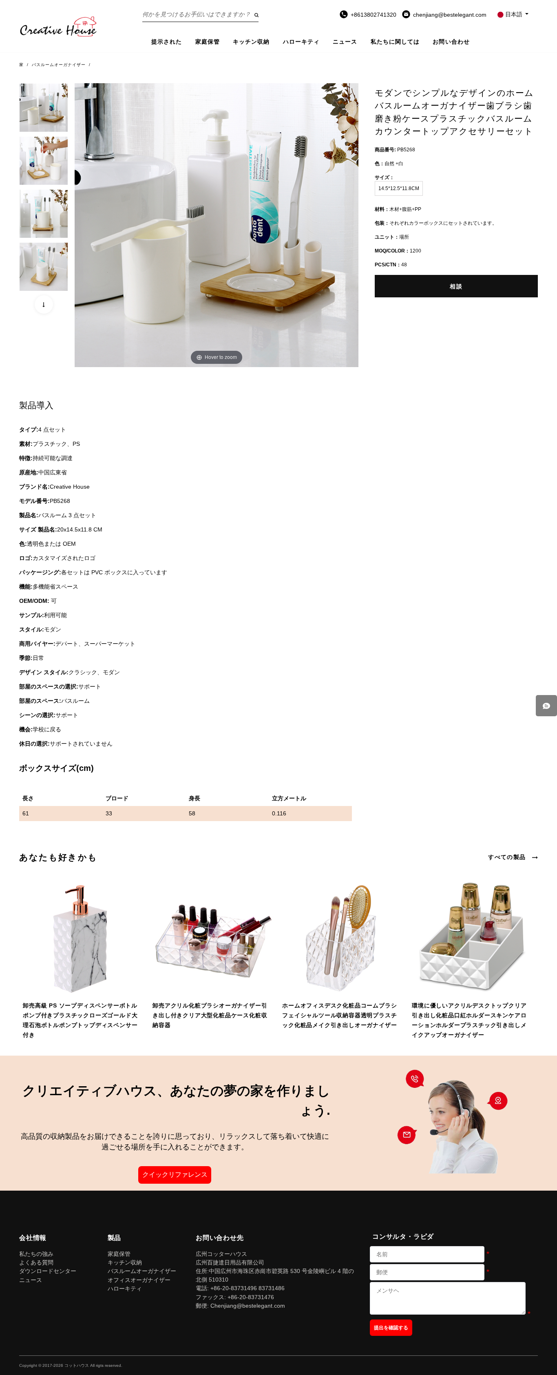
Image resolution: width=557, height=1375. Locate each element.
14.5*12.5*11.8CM (398, 188)
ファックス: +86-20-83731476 (235, 1297)
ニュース (345, 41)
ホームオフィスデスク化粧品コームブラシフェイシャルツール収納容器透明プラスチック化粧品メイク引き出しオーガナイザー (339, 1015)
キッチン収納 (251, 41)
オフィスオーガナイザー (139, 1280)
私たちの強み (36, 1254)
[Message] (546, 705)
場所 (392, 237)
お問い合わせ (451, 41)
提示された (166, 41)
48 (391, 265)
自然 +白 (389, 163)
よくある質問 (36, 1262)
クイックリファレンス (175, 1174)
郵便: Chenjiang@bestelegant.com (240, 1305)
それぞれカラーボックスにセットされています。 (436, 223)
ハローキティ (301, 41)
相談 (456, 286)
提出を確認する (391, 1328)
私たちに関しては (395, 41)
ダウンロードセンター (47, 1271)
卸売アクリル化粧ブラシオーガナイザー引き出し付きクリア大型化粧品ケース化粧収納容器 (210, 1015)
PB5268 (395, 150)
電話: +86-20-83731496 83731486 (240, 1288)
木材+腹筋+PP (398, 209)
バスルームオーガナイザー (59, 64)
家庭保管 (207, 41)
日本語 (514, 14)
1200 (398, 251)
